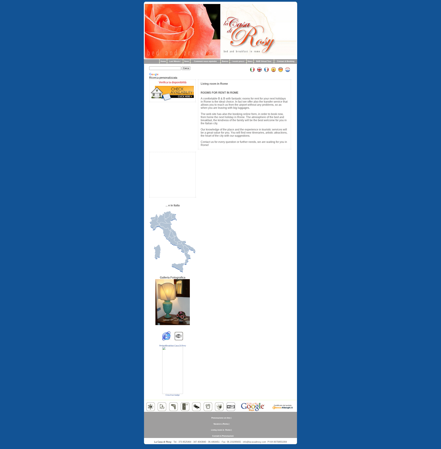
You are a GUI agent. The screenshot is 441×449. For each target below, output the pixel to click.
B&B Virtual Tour (263, 61)
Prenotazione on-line (220, 418)
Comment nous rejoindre (205, 61)
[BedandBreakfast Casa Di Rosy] (172, 393)
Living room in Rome (221, 430)
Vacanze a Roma (220, 424)
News (186, 61)
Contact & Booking (285, 61)
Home (163, 61)
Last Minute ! (175, 61)
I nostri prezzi (238, 61)
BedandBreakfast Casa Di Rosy (172, 346)
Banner (225, 61)
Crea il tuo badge (173, 395)
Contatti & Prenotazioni (223, 436)
